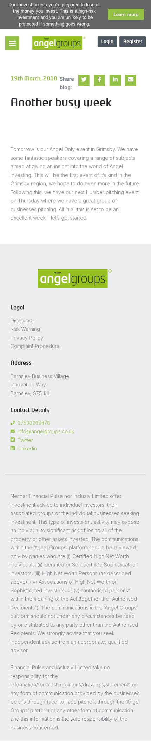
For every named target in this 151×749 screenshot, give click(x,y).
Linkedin (27, 448)
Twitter (25, 440)
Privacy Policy (27, 338)
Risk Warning (25, 329)
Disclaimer (22, 320)
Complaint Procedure (35, 346)
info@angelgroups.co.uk (46, 431)
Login (107, 41)
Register (132, 41)
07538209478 (34, 423)
